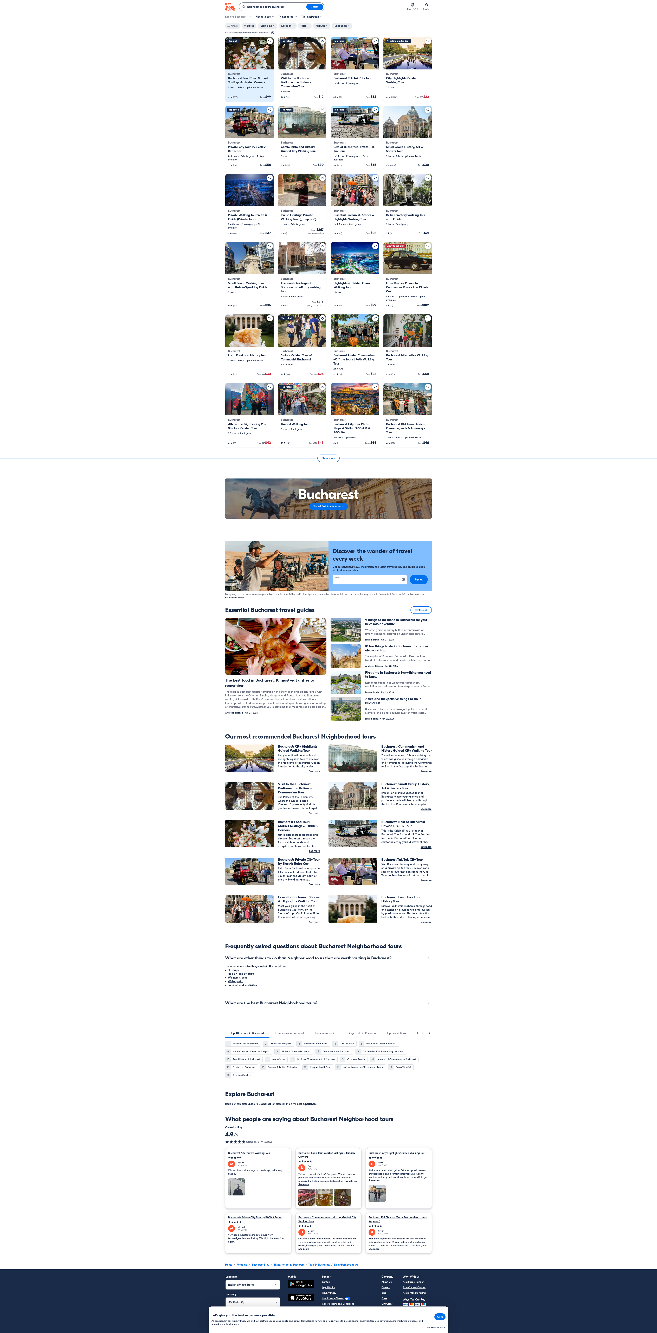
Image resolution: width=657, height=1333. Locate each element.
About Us (387, 1281)
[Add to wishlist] (270, 41)
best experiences (307, 1103)
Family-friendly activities (242, 985)
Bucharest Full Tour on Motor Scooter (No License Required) (398, 1219)
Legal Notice (328, 1287)
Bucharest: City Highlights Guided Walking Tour (397, 1153)
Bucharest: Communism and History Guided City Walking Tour (327, 1219)
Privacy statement (234, 597)
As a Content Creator (414, 1287)
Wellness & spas (237, 977)
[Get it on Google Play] (301, 1284)
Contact (326, 1281)
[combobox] (272, 7)
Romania (242, 1264)
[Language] (412, 5)
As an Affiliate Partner (414, 1292)
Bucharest (265, 1103)
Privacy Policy (329, 1292)
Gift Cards (387, 1303)
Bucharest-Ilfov (260, 1264)
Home (228, 1264)
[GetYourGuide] (230, 6)
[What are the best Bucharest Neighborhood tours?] (428, 1003)
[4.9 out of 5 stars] (235, 1142)
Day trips (233, 970)
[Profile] (426, 5)
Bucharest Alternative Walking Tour (249, 1153)
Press (384, 1298)
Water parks (235, 981)
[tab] (247, 1033)
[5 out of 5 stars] (258, 1157)
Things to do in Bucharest (289, 1264)
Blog (384, 1292)
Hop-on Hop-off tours (241, 973)
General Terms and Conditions (338, 1303)
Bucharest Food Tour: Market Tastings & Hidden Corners (326, 1154)
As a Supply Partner (413, 1281)
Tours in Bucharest (319, 1264)
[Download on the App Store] (301, 1298)
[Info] (272, 33)
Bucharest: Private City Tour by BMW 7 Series (255, 1217)
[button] (249, 69)
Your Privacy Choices (333, 1298)
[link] (249, 69)
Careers (386, 1287)
